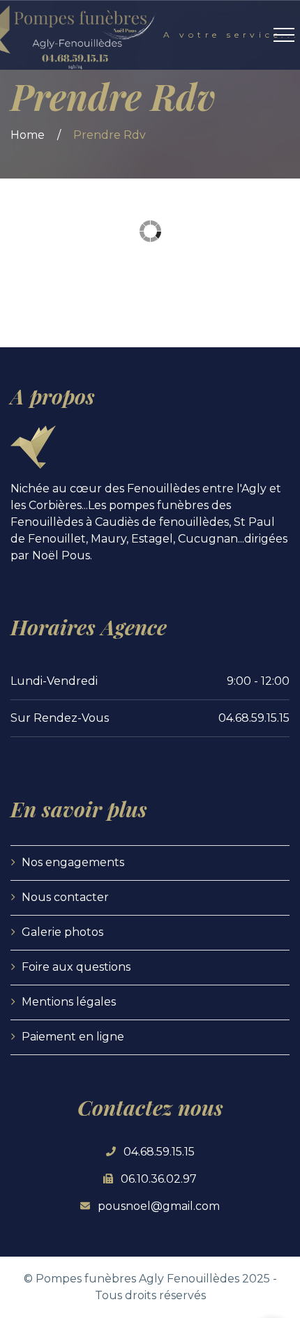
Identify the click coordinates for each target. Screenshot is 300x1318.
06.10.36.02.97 (159, 1179)
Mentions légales (69, 1001)
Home (27, 135)
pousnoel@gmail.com (159, 1206)
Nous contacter (65, 897)
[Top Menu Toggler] (284, 35)
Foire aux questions (76, 967)
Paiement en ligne (73, 1036)
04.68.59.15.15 (159, 1151)
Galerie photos (62, 932)
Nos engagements (73, 862)
